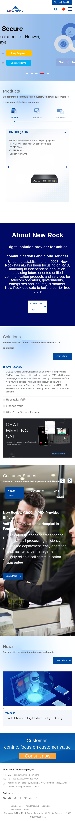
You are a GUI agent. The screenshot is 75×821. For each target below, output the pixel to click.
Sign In (57, 2)
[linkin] (36, 797)
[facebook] (20, 797)
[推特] (25, 797)
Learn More (61, 356)
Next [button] (67, 167)
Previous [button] (8, 167)
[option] (37, 46)
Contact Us (16, 806)
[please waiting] (9, 797)
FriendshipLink (32, 806)
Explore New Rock (36, 306)
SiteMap (46, 806)
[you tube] (30, 797)
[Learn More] (37, 437)
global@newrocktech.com (26, 775)
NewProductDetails (20, 809)
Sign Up (66, 2)
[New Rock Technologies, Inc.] (14, 9)
